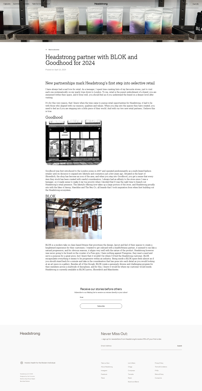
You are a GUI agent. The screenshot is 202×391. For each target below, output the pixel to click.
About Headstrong (107, 367)
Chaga (130, 367)
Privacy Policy (159, 363)
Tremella (130, 374)
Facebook (104, 374)
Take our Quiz (105, 363)
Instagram (104, 370)
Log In (185, 4)
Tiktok (103, 378)
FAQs (157, 370)
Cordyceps (131, 370)
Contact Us (158, 378)
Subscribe (101, 306)
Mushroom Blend (133, 381)
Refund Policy (159, 374)
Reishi (130, 378)
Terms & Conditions (161, 367)
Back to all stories (54, 49)
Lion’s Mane (131, 363)
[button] (195, 4)
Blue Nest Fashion (25, 381)
